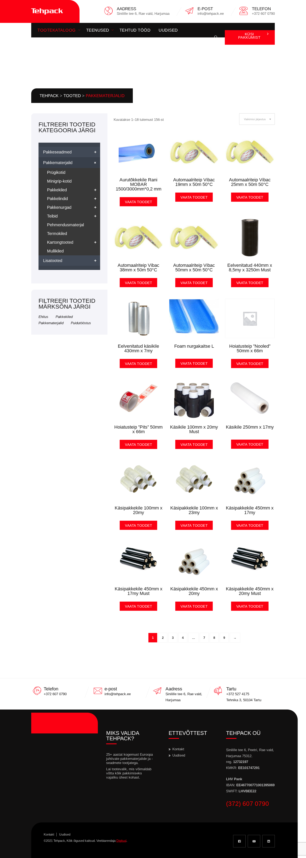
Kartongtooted (72, 242)
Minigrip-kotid (59, 181)
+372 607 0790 (55, 694)
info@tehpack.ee (117, 694)
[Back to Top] (297, 851)
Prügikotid (56, 172)
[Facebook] (239, 841)
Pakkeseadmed (70, 152)
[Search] (216, 37)
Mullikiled (55, 251)
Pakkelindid (72, 198)
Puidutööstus (81, 323)
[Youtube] (254, 841)
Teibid (72, 216)
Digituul (121, 840)
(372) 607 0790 (247, 803)
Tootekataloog (56, 30)
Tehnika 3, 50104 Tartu (243, 700)
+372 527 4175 (237, 694)
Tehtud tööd (135, 30)
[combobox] (257, 119)
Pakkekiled (72, 190)
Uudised (168, 30)
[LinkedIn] (268, 841)
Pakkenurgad (72, 207)
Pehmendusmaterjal (65, 225)
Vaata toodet (138, 202)
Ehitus (43, 317)
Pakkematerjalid (70, 162)
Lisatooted (70, 260)
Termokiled (57, 233)
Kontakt (47, 44)
